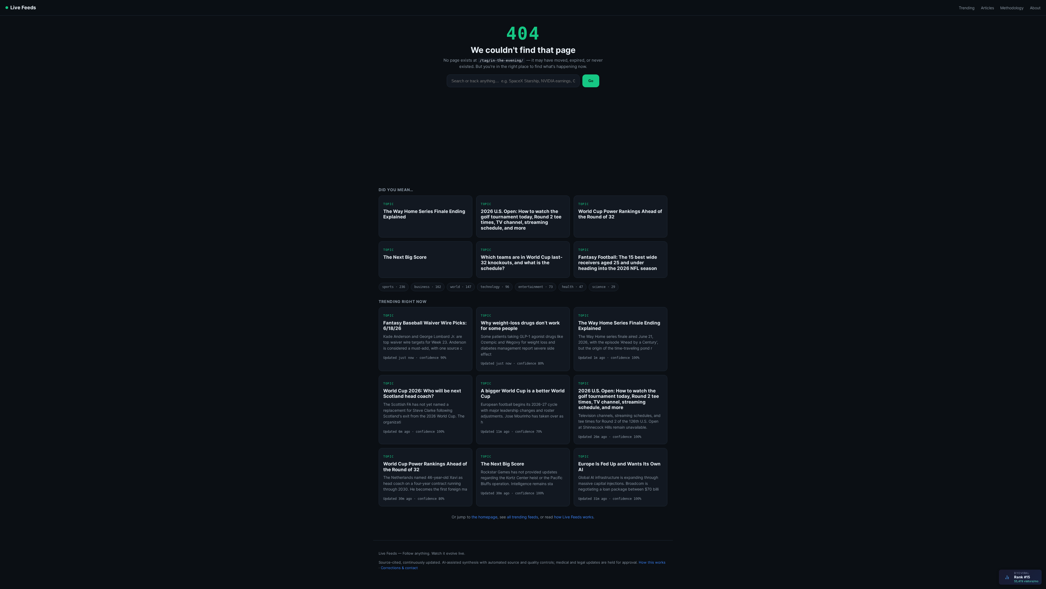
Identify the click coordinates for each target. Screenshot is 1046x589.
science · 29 (603, 287)
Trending (967, 7)
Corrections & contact (399, 568)
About (1035, 7)
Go (590, 81)
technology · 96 (495, 287)
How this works (652, 562)
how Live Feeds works (573, 517)
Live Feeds (23, 7)
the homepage (484, 517)
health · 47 (572, 287)
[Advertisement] (523, 141)
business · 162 (427, 287)
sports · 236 (393, 287)
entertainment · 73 (535, 287)
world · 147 (460, 287)
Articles (987, 7)
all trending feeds (522, 517)
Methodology (1012, 7)
